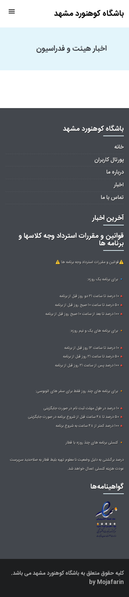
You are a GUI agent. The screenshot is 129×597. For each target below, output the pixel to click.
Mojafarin (110, 582)
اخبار (119, 185)
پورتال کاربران (109, 160)
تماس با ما (112, 197)
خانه (119, 147)
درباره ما (115, 172)
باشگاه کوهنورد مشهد (89, 13)
